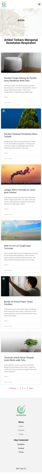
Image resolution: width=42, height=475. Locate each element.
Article (21, 434)
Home (21, 426)
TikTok (21, 452)
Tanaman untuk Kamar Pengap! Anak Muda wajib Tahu (19, 358)
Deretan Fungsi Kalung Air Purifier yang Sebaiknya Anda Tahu (20, 79)
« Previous (12, 388)
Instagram (21, 444)
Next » (31, 388)
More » (6, 97)
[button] (39, 4)
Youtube (21, 448)
